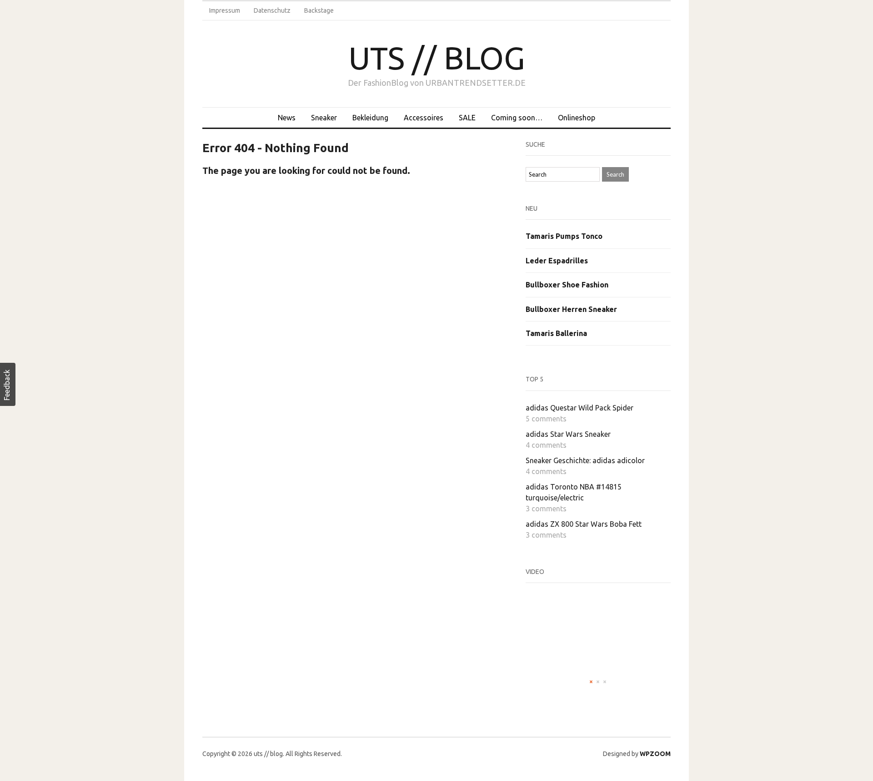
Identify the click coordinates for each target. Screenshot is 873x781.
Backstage (319, 10)
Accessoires (423, 118)
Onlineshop (576, 118)
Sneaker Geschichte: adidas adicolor (585, 460)
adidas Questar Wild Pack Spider (579, 408)
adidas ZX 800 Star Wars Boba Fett (584, 524)
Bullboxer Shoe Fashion (567, 285)
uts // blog (436, 57)
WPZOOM (655, 753)
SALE (467, 118)
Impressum (224, 10)
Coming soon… (516, 118)
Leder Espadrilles (557, 261)
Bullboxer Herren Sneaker (571, 309)
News (287, 118)
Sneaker (324, 118)
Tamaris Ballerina (556, 333)
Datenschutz (272, 10)
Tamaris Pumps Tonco (564, 236)
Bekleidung (370, 118)
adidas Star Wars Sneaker (568, 434)
